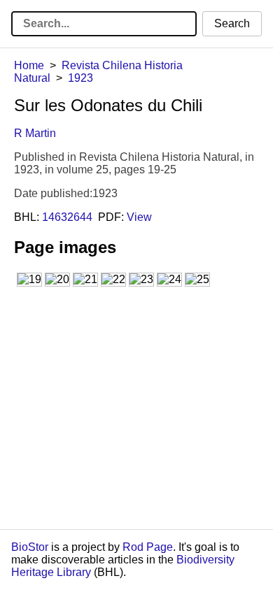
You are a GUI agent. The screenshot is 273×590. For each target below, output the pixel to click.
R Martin (35, 133)
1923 (80, 78)
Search (232, 23)
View (139, 217)
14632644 (67, 217)
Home (29, 65)
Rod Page (147, 547)
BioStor (29, 547)
